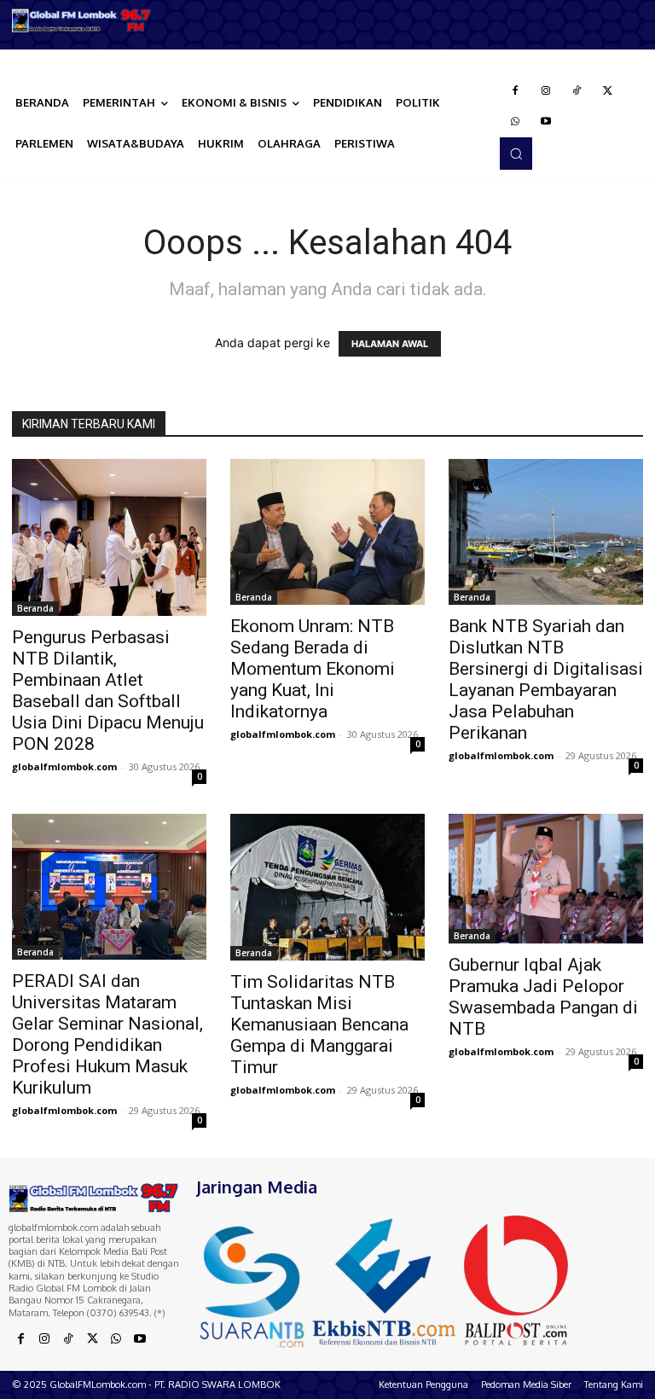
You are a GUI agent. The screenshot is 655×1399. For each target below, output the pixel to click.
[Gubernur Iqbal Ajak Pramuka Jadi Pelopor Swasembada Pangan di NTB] (546, 878)
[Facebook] (515, 91)
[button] (516, 153)
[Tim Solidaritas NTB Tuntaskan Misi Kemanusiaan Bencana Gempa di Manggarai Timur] (327, 887)
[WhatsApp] (515, 122)
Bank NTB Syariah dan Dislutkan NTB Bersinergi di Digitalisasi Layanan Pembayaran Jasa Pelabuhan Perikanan (546, 679)
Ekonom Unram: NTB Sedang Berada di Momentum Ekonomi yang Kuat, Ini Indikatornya (312, 669)
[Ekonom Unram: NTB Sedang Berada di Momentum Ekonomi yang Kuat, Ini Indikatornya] (327, 532)
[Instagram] (545, 91)
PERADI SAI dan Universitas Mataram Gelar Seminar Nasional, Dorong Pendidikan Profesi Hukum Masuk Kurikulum (107, 1034)
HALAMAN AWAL (389, 344)
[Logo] (82, 20)
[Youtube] (545, 122)
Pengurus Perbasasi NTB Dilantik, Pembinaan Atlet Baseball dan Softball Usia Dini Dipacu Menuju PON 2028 (108, 690)
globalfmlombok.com (64, 766)
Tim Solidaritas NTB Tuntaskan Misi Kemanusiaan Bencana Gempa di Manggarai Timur (319, 1024)
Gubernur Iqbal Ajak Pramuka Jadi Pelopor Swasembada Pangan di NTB (543, 997)
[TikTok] (576, 91)
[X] (607, 91)
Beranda (35, 608)
